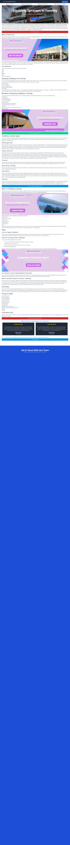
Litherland (66, 314)
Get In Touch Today (35, 31)
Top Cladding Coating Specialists (20, 27)
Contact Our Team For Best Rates (35, 186)
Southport (4, 316)
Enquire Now (35, 343)
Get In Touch (65, 1)
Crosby (61, 314)
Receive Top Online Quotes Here (35, 318)
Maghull (58, 314)
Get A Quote (35, 18)
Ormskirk (8, 316)
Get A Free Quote (35, 339)
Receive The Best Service (35, 133)
